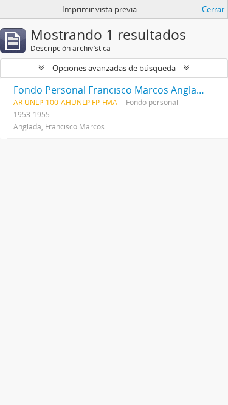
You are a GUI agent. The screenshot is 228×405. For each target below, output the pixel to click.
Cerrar (213, 9)
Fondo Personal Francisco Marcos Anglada (110, 90)
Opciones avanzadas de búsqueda (114, 68)
